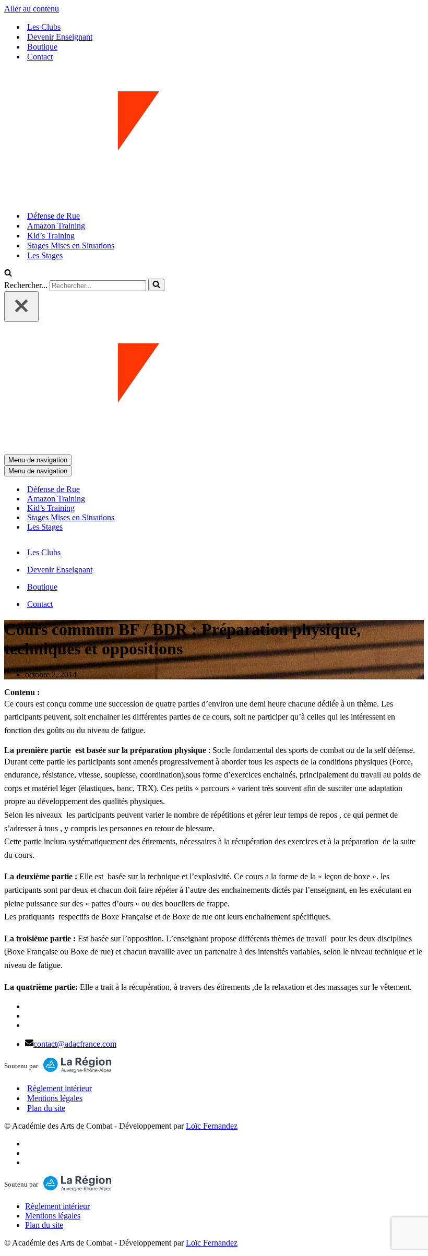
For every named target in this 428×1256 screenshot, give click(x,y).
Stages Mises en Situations (70, 245)
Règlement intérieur (59, 1088)
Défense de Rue (53, 215)
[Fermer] (21, 306)
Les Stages (45, 255)
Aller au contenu (31, 8)
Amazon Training (56, 225)
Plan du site (46, 1108)
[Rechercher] (8, 273)
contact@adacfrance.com (74, 1043)
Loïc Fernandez (211, 1125)
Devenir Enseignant (59, 36)
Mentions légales (54, 1098)
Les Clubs (44, 26)
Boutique (42, 46)
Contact (40, 56)
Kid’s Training (51, 235)
